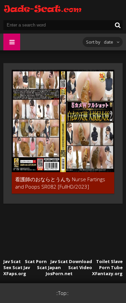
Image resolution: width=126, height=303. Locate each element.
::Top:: (62, 293)
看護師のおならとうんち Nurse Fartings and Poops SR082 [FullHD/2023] (60, 183)
